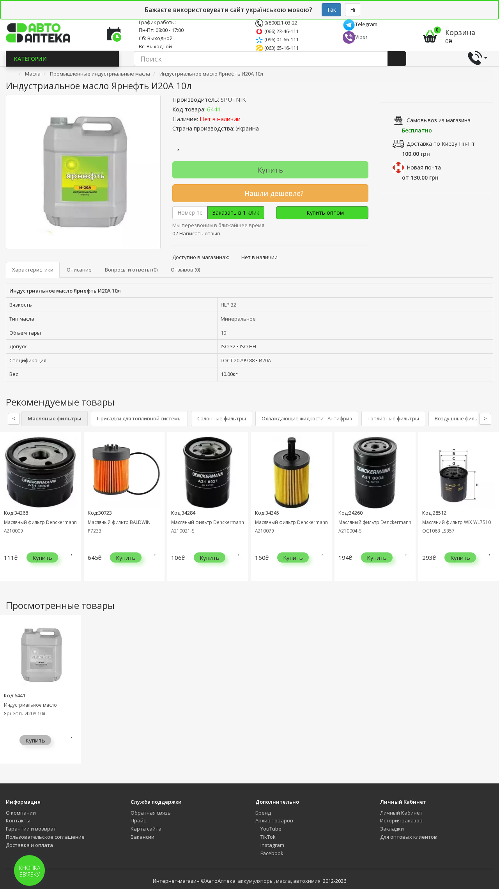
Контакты (18, 820)
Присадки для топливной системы (139, 418)
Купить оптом (324, 212)
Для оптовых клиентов (408, 836)
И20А (265, 360)
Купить (270, 170)
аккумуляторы (256, 880)
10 (223, 332)
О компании (21, 812)
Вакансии (142, 836)
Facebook (271, 853)
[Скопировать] (227, 109)
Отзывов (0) (185, 269)
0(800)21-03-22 (280, 22)
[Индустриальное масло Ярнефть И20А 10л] (83, 172)
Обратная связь (151, 812)
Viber (361, 36)
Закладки (392, 828)
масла (283, 880)
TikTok (267, 836)
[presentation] (8, 512)
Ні (352, 9)
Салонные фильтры (221, 418)
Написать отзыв (199, 233)
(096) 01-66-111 (281, 39)
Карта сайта (146, 828)
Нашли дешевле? (273, 193)
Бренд (263, 812)
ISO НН (248, 346)
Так (331, 9)
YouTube (270, 828)
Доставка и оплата (29, 844)
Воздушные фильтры (461, 418)
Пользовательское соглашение (45, 836)
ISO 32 (228, 346)
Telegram (366, 24)
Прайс (138, 820)
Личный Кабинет (401, 812)
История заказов (401, 820)
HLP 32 (228, 304)
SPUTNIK (233, 99)
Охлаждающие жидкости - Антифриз (307, 418)
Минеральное (238, 318)
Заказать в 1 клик (235, 212)
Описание (79, 269)
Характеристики (32, 269)
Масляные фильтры (54, 418)
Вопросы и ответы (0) (131, 269)
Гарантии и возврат (31, 828)
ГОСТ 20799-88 (238, 360)
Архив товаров (274, 820)
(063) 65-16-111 (281, 47)
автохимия (306, 880)
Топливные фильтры (393, 418)
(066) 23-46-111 (281, 31)
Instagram (271, 844)
